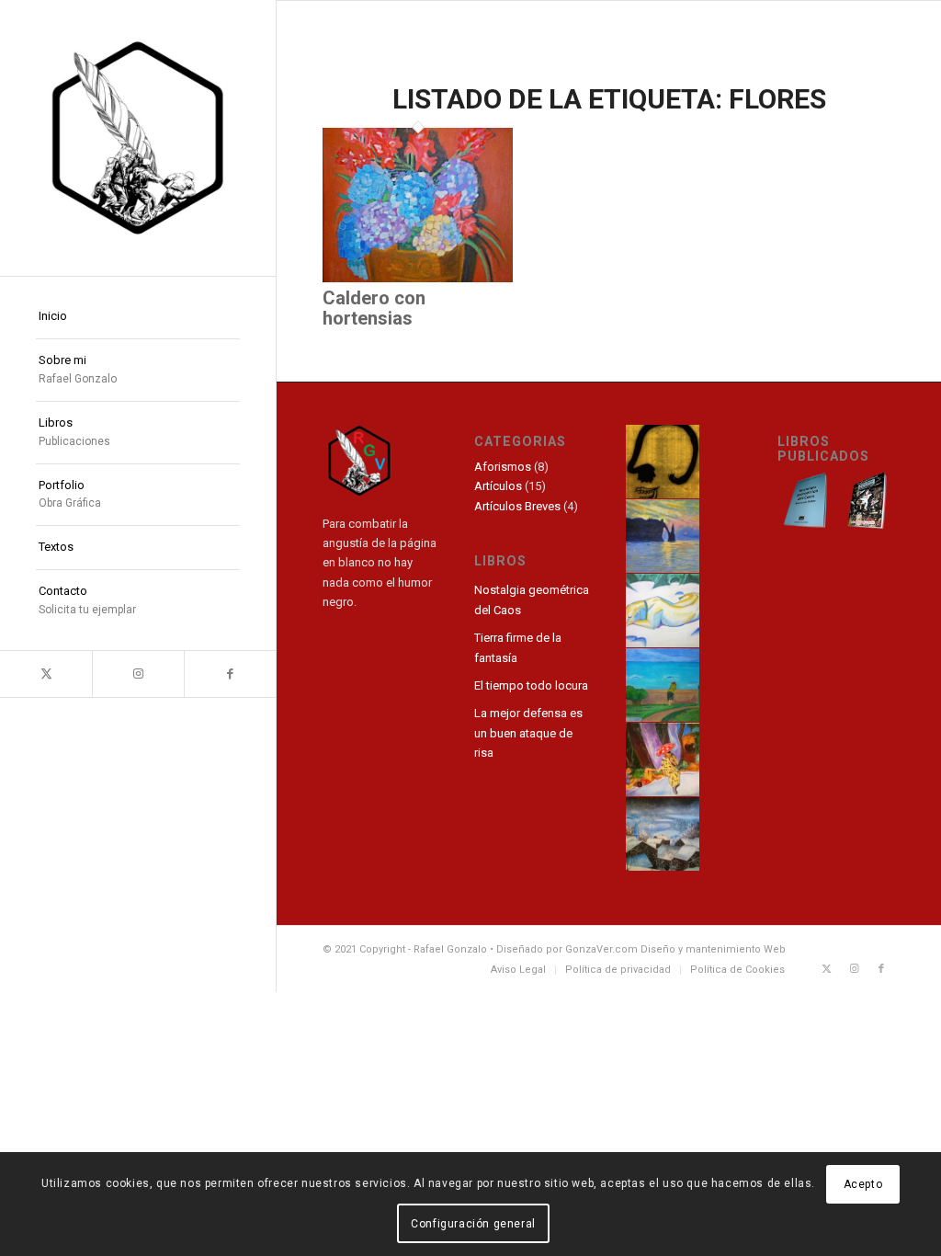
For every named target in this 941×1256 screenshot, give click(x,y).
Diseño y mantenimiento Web (713, 949)
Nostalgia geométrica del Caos (531, 599)
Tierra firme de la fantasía (517, 647)
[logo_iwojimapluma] (138, 138)
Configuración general (473, 1223)
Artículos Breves (517, 506)
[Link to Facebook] (230, 674)
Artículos (498, 486)
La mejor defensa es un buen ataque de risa (528, 732)
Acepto (863, 1184)
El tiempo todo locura (531, 685)
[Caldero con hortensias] (418, 278)
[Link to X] (46, 674)
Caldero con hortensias (374, 308)
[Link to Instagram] (138, 674)
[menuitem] (138, 317)
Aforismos (502, 467)
